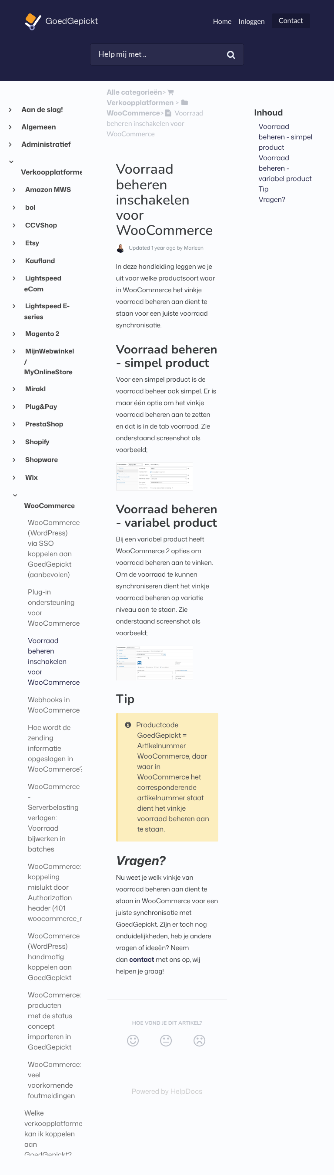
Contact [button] (291, 21)
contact (141, 959)
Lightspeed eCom (43, 283)
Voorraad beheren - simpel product (286, 137)
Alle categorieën (134, 92)
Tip (264, 189)
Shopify (37, 441)
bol (30, 207)
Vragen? (272, 200)
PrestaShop (43, 424)
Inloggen (251, 21)
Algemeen (38, 127)
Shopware (41, 459)
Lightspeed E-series (47, 311)
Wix (31, 477)
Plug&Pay (40, 406)
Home (222, 21)
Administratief (46, 144)
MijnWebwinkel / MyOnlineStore (49, 361)
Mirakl (35, 388)
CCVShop (40, 225)
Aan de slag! (42, 110)
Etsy (32, 243)
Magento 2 (42, 333)
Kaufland (39, 260)
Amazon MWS (47, 189)
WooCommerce (49, 505)
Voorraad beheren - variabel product (285, 168)
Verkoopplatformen (48, 172)
